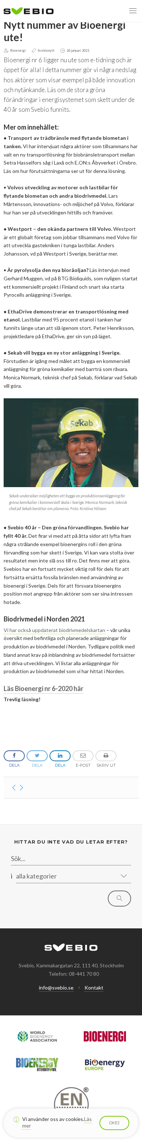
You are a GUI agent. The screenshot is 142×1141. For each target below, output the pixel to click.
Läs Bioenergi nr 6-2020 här (43, 688)
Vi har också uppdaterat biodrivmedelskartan (54, 630)
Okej (114, 1122)
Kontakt (93, 987)
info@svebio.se (56, 987)
